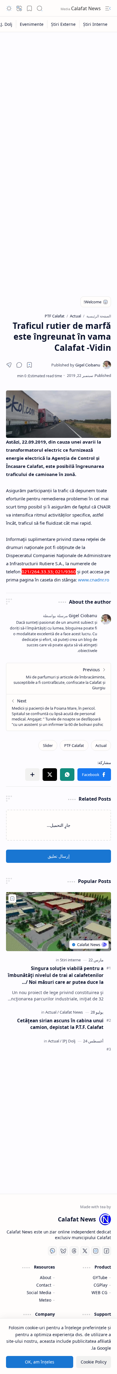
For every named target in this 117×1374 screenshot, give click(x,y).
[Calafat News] (71, 1012)
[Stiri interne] (70, 960)
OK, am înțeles (39, 1362)
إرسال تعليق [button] (59, 856)
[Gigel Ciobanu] (75, 365)
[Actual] (101, 745)
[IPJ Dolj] (68, 1041)
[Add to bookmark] (12, 898)
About (45, 1277)
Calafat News (86, 8)
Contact (43, 1285)
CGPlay (100, 1285)
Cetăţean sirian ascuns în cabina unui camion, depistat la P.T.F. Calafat (60, 1024)
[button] (108, 8)
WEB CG (99, 1292)
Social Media (39, 1292)
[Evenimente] (31, 24)
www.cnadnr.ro (93, 580)
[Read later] (29, 364)
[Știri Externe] (63, 24)
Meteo (45, 1300)
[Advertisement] (58, 96)
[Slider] (47, 745)
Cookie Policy (93, 1362)
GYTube (100, 1277)
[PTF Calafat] (74, 745)
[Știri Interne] (95, 24)
